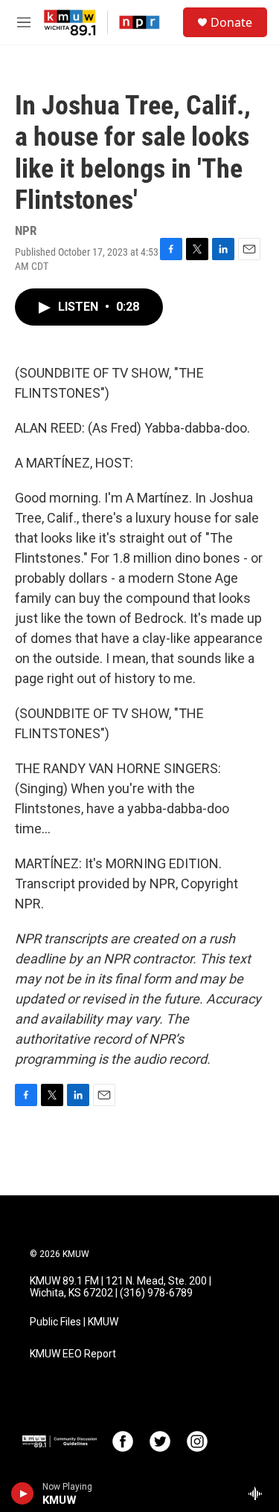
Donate (231, 22)
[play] (22, 1493)
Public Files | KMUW (74, 1322)
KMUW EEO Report (73, 1354)
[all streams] (259, 1493)
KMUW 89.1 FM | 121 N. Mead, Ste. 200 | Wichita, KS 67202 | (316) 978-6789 (120, 1287)
